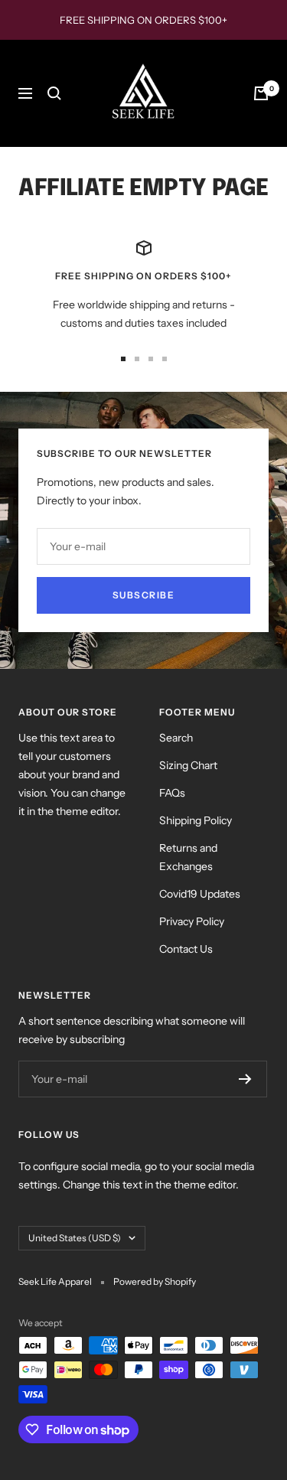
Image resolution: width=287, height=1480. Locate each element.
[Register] (245, 1079)
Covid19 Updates (199, 894)
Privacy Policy (191, 921)
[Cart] (261, 93)
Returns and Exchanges (188, 857)
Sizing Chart (188, 765)
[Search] (54, 93)
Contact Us (186, 949)
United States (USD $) (74, 1238)
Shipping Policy (195, 820)
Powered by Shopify (154, 1281)
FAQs (172, 793)
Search (176, 738)
